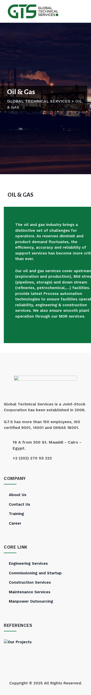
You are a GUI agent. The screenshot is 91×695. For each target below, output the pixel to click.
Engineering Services (28, 563)
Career (15, 523)
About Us (17, 495)
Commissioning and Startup (35, 573)
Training (16, 513)
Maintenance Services (29, 592)
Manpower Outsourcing (31, 601)
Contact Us (19, 504)
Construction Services (30, 582)
